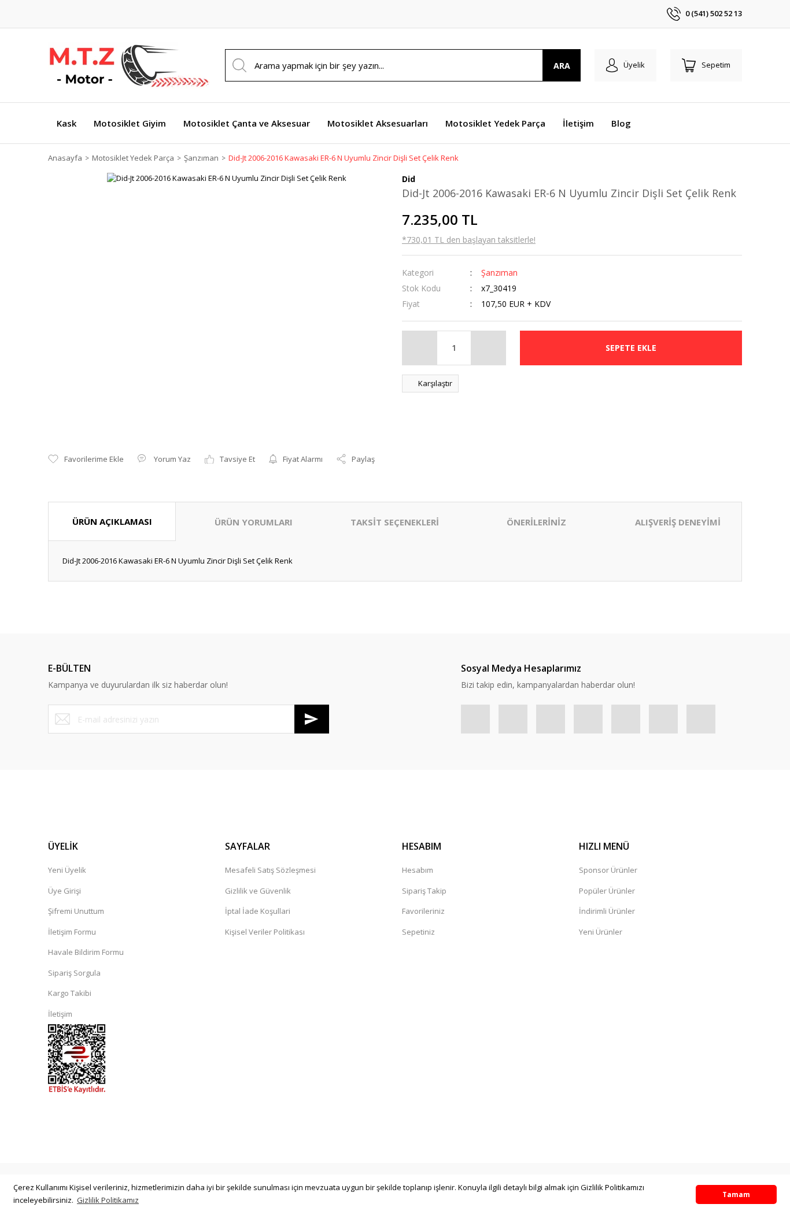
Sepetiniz (418, 932)
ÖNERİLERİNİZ (536, 522)
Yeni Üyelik (67, 870)
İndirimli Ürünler (607, 911)
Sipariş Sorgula (74, 973)
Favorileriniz (423, 911)
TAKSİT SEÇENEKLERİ (394, 522)
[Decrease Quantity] (420, 348)
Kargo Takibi (69, 993)
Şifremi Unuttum (76, 911)
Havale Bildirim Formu (86, 952)
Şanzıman (499, 272)
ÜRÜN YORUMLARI (254, 522)
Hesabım (417, 870)
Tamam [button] (736, 1194)
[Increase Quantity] (488, 348)
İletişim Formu (72, 932)
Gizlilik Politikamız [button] (108, 1200)
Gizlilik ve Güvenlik (258, 891)
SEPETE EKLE (631, 347)
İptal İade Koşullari (257, 911)
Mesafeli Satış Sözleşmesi (270, 870)
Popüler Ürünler (607, 891)
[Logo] (129, 65)
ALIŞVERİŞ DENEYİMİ (678, 522)
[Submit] (311, 719)
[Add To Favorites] (86, 459)
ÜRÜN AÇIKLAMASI (112, 521)
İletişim (60, 1014)
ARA (561, 65)
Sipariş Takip (424, 891)
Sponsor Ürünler (608, 870)
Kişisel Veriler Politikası (265, 932)
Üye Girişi (64, 891)
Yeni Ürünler (600, 932)
